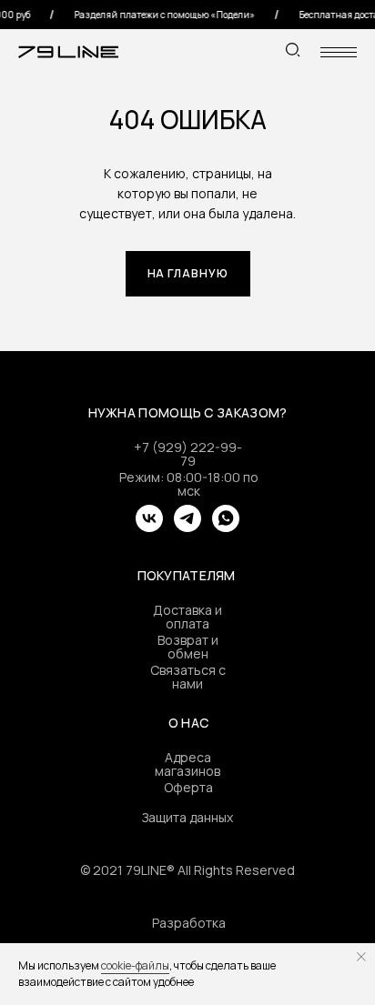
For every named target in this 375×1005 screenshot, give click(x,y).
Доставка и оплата (187, 616)
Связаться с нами (188, 676)
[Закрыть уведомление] (361, 957)
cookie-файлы (135, 965)
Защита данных (187, 817)
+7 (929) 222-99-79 (188, 453)
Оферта (188, 787)
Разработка (189, 922)
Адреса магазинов (187, 764)
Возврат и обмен (187, 646)
